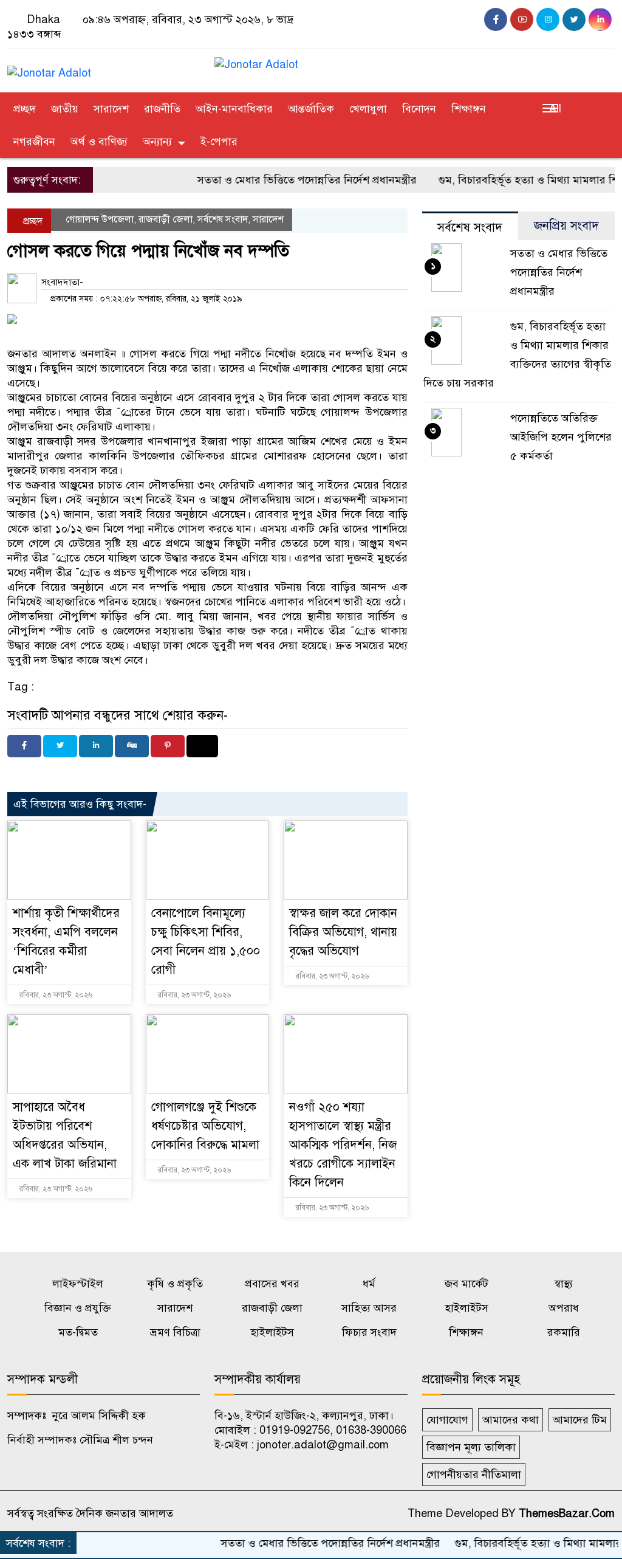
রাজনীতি (162, 108)
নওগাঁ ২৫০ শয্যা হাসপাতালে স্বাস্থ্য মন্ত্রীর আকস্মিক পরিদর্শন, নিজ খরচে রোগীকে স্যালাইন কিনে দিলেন (343, 1145)
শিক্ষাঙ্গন (468, 108)
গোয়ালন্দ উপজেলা (100, 219)
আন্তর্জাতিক (311, 108)
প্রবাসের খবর (272, 1283)
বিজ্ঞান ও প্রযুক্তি (77, 1308)
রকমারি (563, 1332)
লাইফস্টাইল (77, 1283)
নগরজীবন (34, 141)
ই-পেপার (219, 141)
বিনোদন (419, 108)
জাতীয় (64, 108)
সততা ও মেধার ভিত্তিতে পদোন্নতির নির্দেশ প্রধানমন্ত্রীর (280, 180)
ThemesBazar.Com (567, 1513)
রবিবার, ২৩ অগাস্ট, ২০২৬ (55, 995)
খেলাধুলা (368, 108)
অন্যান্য (157, 141)
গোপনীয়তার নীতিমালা (473, 1474)
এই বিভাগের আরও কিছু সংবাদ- (79, 804)
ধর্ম (369, 1283)
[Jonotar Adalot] (49, 67)
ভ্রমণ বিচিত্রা (175, 1332)
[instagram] (547, 19)
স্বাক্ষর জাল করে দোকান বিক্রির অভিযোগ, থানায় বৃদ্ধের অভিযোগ (343, 932)
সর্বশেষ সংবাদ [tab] (469, 227)
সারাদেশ (111, 108)
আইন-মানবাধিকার (234, 108)
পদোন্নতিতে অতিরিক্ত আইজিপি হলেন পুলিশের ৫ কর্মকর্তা (561, 437)
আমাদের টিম (580, 1420)
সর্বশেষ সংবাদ (222, 219)
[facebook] (495, 19)
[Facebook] (24, 746)
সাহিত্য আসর (369, 1308)
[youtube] (521, 19)
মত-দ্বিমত (78, 1332)
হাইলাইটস (466, 1308)
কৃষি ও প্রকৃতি (175, 1283)
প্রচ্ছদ (24, 108)
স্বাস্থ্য (563, 1283)
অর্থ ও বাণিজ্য (99, 141)
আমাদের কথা (510, 1420)
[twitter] (574, 19)
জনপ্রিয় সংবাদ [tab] (566, 225)
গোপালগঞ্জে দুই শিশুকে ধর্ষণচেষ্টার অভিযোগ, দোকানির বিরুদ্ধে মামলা (205, 1126)
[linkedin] (600, 19)
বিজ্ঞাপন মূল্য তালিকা (471, 1447)
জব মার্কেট (466, 1283)
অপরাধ (564, 1308)
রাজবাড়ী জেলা (165, 219)
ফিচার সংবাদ (369, 1332)
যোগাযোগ (447, 1420)
